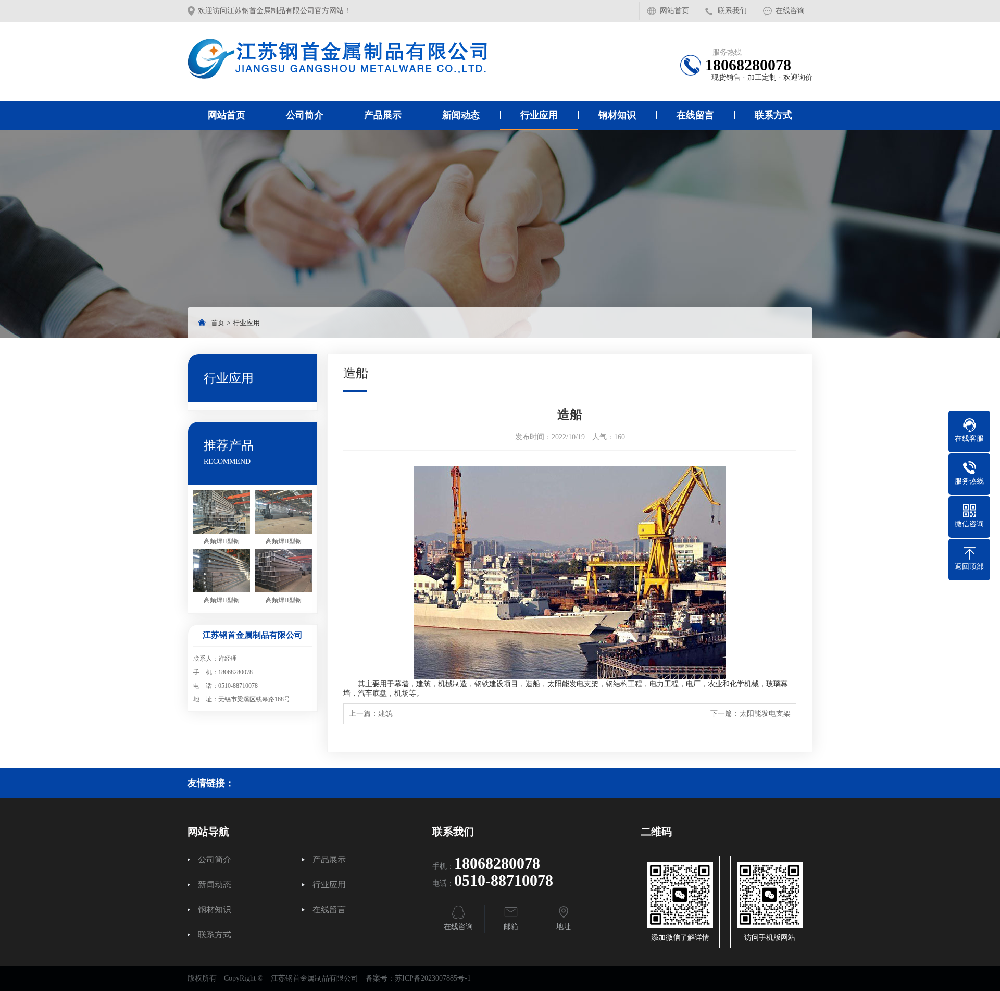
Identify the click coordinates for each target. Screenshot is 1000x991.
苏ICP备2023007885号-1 (433, 978)
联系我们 (732, 11)
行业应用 (539, 115)
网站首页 (674, 11)
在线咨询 (790, 11)
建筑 (385, 713)
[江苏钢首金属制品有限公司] (338, 58)
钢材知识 (617, 115)
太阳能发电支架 (765, 713)
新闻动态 (461, 115)
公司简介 (304, 115)
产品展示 (383, 115)
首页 (217, 323)
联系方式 (773, 115)
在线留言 (695, 115)
